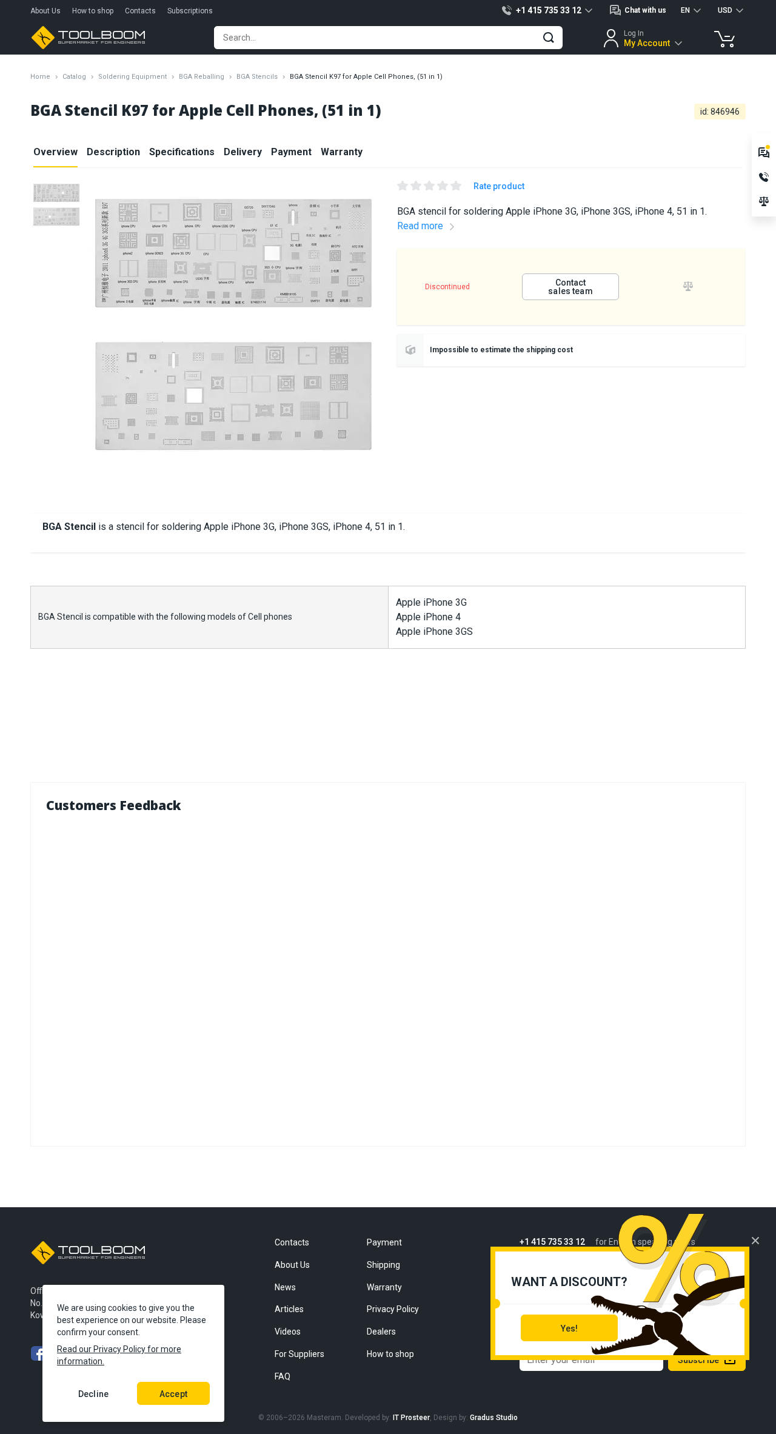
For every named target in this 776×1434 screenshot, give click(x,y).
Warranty (342, 152)
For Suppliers (299, 1354)
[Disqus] (388, 976)
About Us (45, 11)
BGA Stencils (257, 77)
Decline (93, 1394)
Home (40, 77)
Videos (288, 1331)
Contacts (140, 11)
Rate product (498, 186)
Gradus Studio (494, 1417)
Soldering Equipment (132, 77)
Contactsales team (570, 287)
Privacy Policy (393, 1309)
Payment (291, 152)
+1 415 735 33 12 (552, 1242)
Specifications (182, 152)
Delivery (243, 152)
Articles (289, 1309)
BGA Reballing (201, 77)
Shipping (383, 1265)
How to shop (92, 11)
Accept (173, 1394)
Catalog (74, 77)
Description (113, 152)
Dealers (381, 1331)
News (285, 1287)
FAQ (282, 1376)
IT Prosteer (411, 1417)
